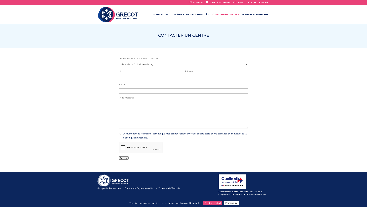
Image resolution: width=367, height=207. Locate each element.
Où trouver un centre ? (225, 15)
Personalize (231, 203)
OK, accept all (213, 203)
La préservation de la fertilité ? (189, 15)
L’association (160, 15)
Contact (240, 2)
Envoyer (123, 158)
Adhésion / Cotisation (220, 2)
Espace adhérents (259, 2)
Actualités (198, 2)
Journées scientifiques (254, 15)
